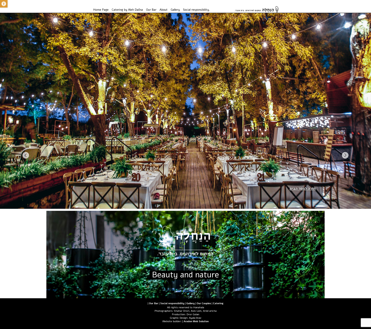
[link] (4, 4)
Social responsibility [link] (172, 303)
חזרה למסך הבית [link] (303, 188)
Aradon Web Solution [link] (196, 321)
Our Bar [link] (151, 10)
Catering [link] (218, 303)
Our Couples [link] (204, 303)
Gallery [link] (175, 10)
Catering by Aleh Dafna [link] (127, 10)
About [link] (164, 10)
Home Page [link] (101, 10)
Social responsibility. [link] (196, 10)
